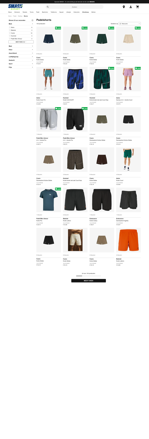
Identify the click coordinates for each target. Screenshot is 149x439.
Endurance (93, 219)
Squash (61, 12)
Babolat (65, 219)
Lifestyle (68, 12)
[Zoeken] (48, 7)
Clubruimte (77, 12)
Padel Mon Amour (42, 138)
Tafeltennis (54, 12)
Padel (37, 12)
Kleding (20, 16)
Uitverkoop (85, 12)
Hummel (65, 98)
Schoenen (17, 12)
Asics (38, 98)
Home (10, 16)
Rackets (25, 12)
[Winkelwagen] (137, 7)
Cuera (38, 58)
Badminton (45, 12)
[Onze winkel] (124, 7)
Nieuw (10, 12)
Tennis (31, 12)
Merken (93, 12)
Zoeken (74, 7)
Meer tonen (88, 281)
